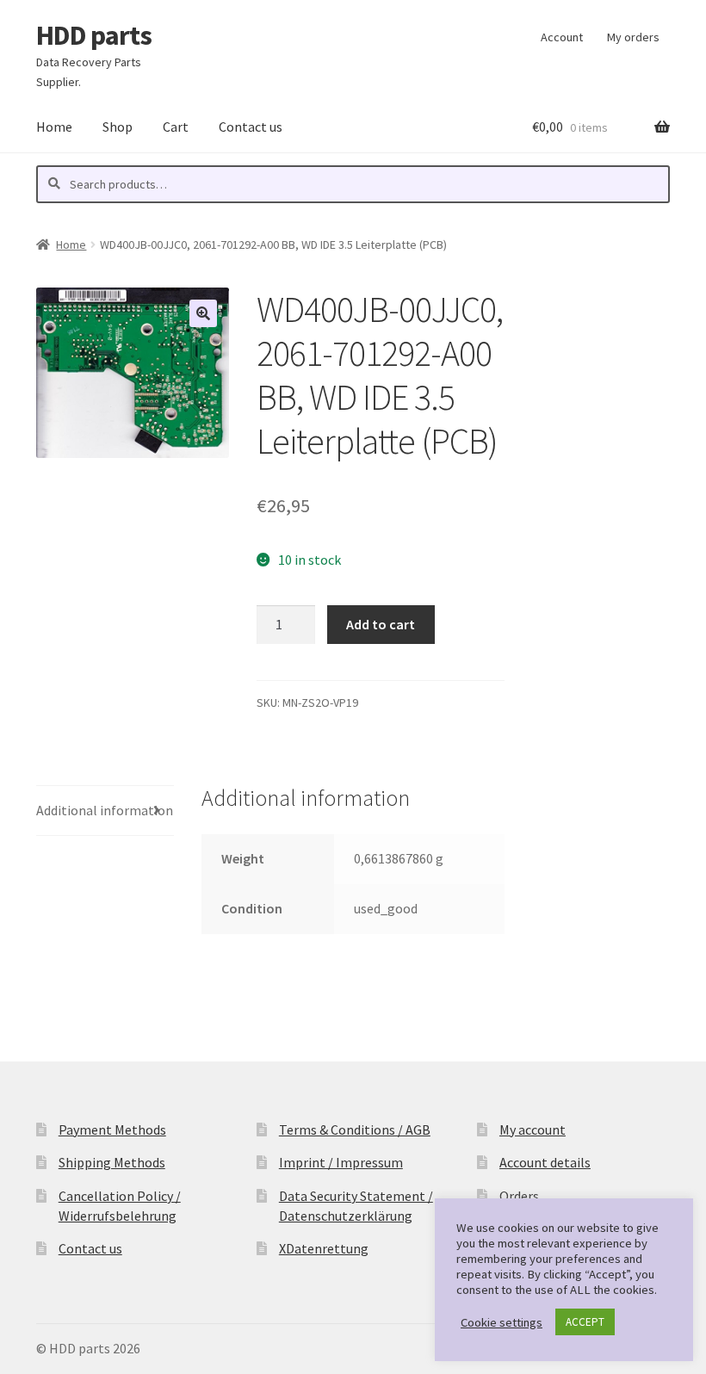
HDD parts (94, 35)
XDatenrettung (323, 1248)
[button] (203, 313)
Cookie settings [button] (501, 1322)
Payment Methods (112, 1129)
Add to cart (380, 624)
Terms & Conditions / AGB (354, 1129)
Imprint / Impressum (341, 1162)
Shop (117, 126)
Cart (176, 126)
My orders (633, 37)
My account (532, 1129)
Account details (545, 1162)
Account (562, 37)
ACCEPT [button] (585, 1322)
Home (54, 126)
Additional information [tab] (104, 810)
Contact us (250, 126)
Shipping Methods (112, 1162)
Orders (519, 1195)
